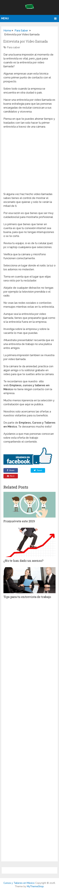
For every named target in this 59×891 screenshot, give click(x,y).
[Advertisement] (29, 161)
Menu (5, 18)
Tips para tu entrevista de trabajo (27, 597)
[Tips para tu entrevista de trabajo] (29, 580)
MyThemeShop (35, 886)
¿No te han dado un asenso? (23, 561)
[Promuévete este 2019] (29, 504)
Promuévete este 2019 (19, 521)
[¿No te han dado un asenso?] (29, 542)
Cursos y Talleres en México (19, 883)
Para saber (13, 47)
